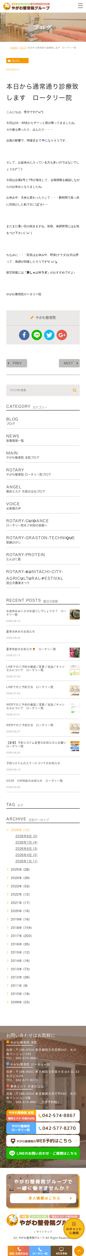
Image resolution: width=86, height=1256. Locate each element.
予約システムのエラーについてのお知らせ (33, 763)
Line (37, 335)
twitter (49, 335)
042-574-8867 (27, 1058)
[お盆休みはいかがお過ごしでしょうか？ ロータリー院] (75, 614)
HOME (13, 48)
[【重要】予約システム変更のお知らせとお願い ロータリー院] (75, 746)
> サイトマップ (43, 1231)
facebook (24, 335)
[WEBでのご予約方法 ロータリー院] (75, 729)
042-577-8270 (27, 1080)
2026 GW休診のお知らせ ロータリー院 (34, 780)
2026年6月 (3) (26, 848)
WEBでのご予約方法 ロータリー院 (29, 725)
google (62, 335)
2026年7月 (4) (26, 842)
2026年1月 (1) (26, 861)
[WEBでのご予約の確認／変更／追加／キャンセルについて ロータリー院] (75, 708)
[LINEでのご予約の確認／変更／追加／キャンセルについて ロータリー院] (75, 670)
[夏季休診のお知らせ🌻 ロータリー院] (75, 653)
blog (15, 60)
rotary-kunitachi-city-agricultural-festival (34, 577)
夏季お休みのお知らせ (20, 631)
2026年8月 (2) (26, 836)
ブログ (22, 48)
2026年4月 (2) (26, 855)
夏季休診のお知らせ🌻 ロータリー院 (31, 649)
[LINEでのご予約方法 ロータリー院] (75, 690)
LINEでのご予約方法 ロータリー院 (29, 687)
